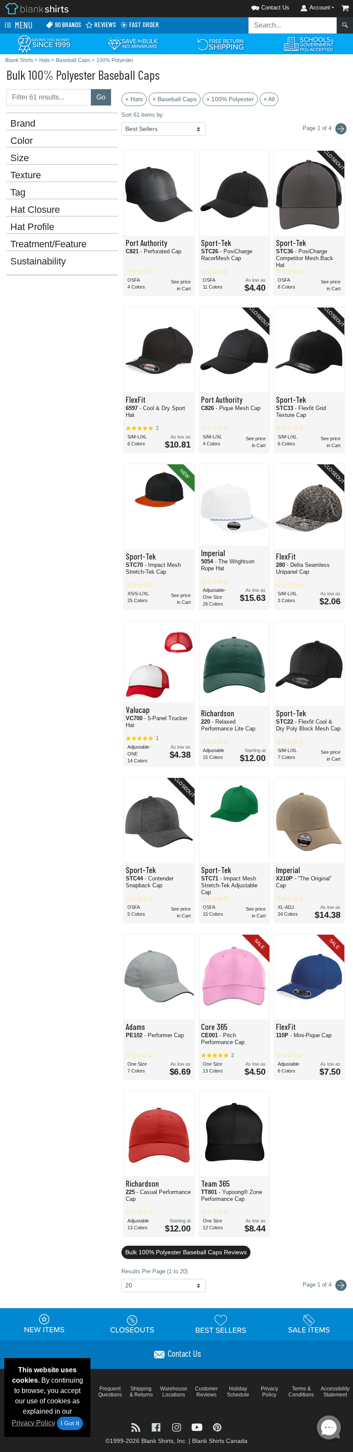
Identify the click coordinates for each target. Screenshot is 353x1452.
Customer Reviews (206, 1392)
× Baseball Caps (174, 99)
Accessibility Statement (335, 1392)
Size (19, 158)
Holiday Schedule (238, 1392)
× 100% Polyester (230, 99)
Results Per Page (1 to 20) (154, 1271)
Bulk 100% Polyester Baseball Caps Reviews (186, 1252)
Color (21, 141)
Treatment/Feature (48, 244)
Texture (25, 175)
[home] (36, 8)
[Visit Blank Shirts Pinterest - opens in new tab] (217, 1426)
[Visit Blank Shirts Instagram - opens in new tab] (177, 1426)
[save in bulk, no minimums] (132, 43)
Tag (17, 192)
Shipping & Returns (141, 1392)
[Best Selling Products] (221, 1323)
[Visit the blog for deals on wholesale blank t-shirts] (137, 1426)
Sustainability (38, 261)
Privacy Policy (33, 1423)
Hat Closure (35, 210)
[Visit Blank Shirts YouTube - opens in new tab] (198, 1426)
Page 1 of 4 (318, 1284)
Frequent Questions (110, 1392)
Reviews (104, 24)
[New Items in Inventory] (44, 1323)
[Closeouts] (132, 1323)
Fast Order (143, 24)
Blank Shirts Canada (220, 1440)
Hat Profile (32, 227)
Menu (23, 24)
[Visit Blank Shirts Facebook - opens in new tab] (157, 1426)
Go (100, 97)
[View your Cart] (345, 8)
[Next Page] (341, 128)
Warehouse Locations (173, 1392)
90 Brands (67, 24)
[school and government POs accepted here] (309, 44)
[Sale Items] (309, 1323)
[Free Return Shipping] (220, 43)
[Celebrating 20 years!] (44, 43)
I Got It (70, 1423)
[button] (259, 6)
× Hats (134, 99)
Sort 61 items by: (142, 115)
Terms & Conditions (301, 1392)
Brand (22, 123)
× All (269, 99)
